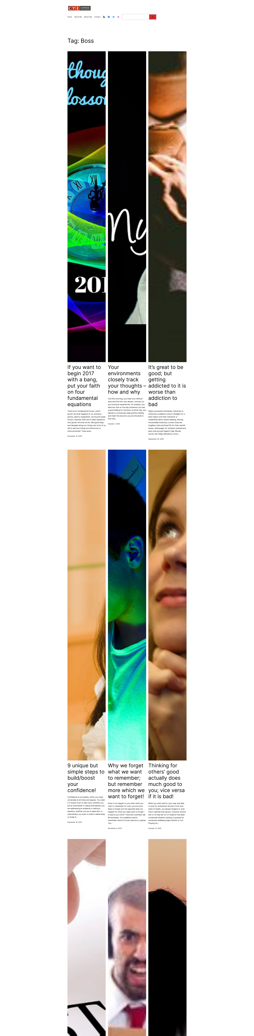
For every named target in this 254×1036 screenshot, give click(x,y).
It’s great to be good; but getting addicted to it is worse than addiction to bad (167, 385)
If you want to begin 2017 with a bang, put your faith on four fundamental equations (84, 385)
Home (69, 17)
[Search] (152, 16)
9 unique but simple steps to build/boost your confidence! (85, 777)
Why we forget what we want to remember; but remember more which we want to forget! (126, 780)
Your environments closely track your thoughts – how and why (127, 379)
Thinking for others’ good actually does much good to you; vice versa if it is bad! (166, 780)
